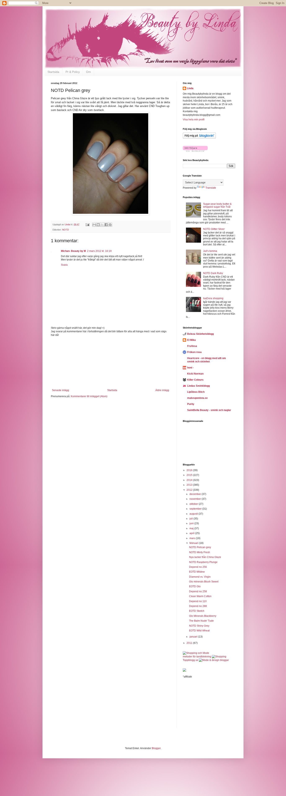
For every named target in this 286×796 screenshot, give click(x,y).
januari (193, 636)
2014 (190, 480)
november (195, 498)
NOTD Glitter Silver (214, 229)
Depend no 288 (198, 606)
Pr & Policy (73, 71)
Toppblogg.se (190, 660)
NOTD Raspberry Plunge (203, 562)
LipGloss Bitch (196, 391)
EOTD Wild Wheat (199, 630)
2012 (190, 489)
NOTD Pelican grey (200, 547)
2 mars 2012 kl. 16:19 (99, 251)
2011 (190, 642)
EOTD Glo (195, 586)
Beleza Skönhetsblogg (200, 333)
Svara (64, 264)
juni (191, 523)
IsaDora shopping (213, 298)
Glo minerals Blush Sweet (203, 581)
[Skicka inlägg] (87, 224)
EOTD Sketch (196, 610)
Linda (190, 88)
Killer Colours (195, 379)
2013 (190, 484)
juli (191, 518)
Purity (190, 404)
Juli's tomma (210, 251)
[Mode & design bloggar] (214, 660)
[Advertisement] (110, 363)
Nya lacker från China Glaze (205, 557)
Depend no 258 (198, 591)
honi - (190, 367)
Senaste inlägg (60, 390)
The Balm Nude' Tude (201, 620)
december (195, 494)
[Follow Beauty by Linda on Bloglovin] (199, 137)
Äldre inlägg (162, 390)
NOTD (65, 229)
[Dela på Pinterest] (110, 225)
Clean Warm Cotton (200, 596)
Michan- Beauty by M (73, 251)
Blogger (156, 748)
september (195, 508)
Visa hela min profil (194, 119)
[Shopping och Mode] (196, 653)
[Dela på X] (102, 225)
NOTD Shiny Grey (199, 625)
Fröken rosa (194, 352)
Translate (210, 187)
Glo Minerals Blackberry (202, 615)
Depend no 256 (198, 566)
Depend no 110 (198, 601)
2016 (190, 470)
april (192, 533)
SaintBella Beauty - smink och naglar (209, 410)
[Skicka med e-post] (94, 225)
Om (88, 71)
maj (191, 528)
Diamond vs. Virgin (200, 576)
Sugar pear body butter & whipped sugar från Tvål (217, 205)
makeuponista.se (197, 398)
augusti (193, 513)
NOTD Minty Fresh (199, 552)
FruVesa (192, 346)
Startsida (53, 71)
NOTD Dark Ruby (213, 273)
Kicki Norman (195, 373)
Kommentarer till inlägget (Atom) (89, 396)
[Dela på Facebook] (106, 225)
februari (194, 543)
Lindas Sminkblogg (198, 385)
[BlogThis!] (98, 225)
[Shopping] (219, 656)
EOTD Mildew (197, 571)
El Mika (191, 340)
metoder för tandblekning (197, 656)
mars (192, 538)
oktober (194, 503)
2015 (190, 475)
